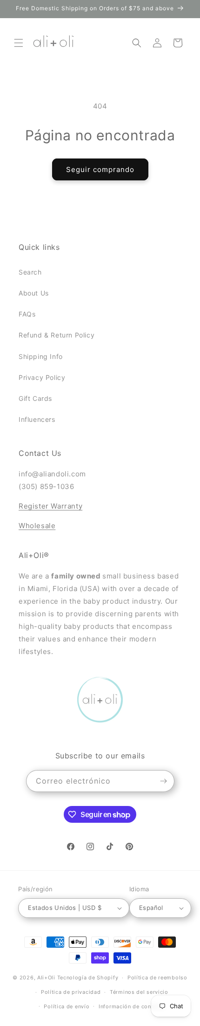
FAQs (27, 314)
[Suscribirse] (163, 781)
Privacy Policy (42, 377)
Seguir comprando (100, 169)
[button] (18, 43)
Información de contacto (132, 1006)
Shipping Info (41, 356)
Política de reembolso (157, 977)
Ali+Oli (46, 977)
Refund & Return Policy (56, 335)
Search (30, 272)
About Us (34, 293)
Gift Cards (35, 398)
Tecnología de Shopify (88, 977)
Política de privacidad (70, 992)
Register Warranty (50, 506)
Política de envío (66, 1006)
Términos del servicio (139, 992)
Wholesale (37, 525)
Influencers (37, 419)
